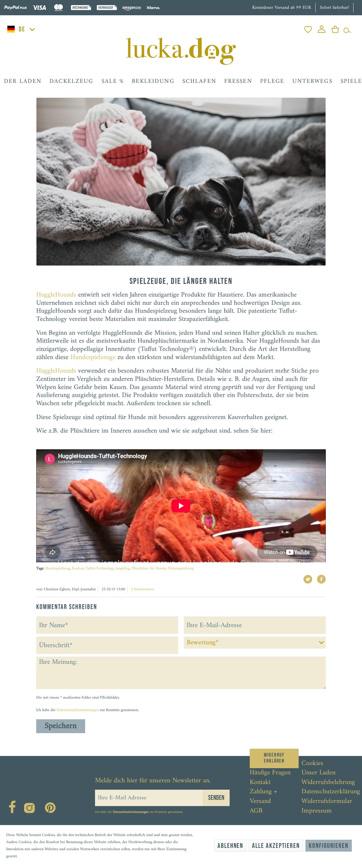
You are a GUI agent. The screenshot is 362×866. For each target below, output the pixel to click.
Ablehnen (230, 846)
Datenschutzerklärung (330, 792)
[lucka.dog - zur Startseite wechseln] (181, 51)
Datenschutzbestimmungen (78, 710)
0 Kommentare (142, 589)
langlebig (123, 568)
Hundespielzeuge (92, 357)
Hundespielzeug (57, 568)
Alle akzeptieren (276, 846)
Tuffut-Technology (99, 568)
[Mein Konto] (321, 28)
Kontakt (260, 782)
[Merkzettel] (308, 28)
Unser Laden (318, 773)
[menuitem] (308, 28)
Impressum (316, 811)
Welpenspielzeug (180, 568)
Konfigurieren (328, 846)
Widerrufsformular (326, 801)
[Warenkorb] (335, 28)
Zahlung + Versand (263, 796)
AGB (256, 811)
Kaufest (77, 568)
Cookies (312, 763)
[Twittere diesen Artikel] (310, 579)
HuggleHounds (56, 295)
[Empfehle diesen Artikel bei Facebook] (321, 579)
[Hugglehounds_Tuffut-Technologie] (181, 182)
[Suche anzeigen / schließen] (347, 28)
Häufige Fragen (270, 773)
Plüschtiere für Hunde (149, 568)
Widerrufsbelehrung (328, 782)
